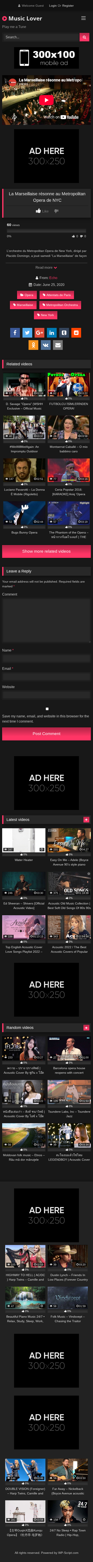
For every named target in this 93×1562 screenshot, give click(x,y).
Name (8, 650)
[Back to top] (79, 1549)
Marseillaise (25, 305)
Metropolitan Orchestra (62, 305)
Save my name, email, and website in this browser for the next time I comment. (45, 718)
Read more (44, 267)
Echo (53, 278)
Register (68, 5)
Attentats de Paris (58, 295)
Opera (29, 295)
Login (53, 5)
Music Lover (24, 18)
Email (7, 668)
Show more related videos (46, 551)
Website (8, 687)
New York (47, 315)
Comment (9, 594)
